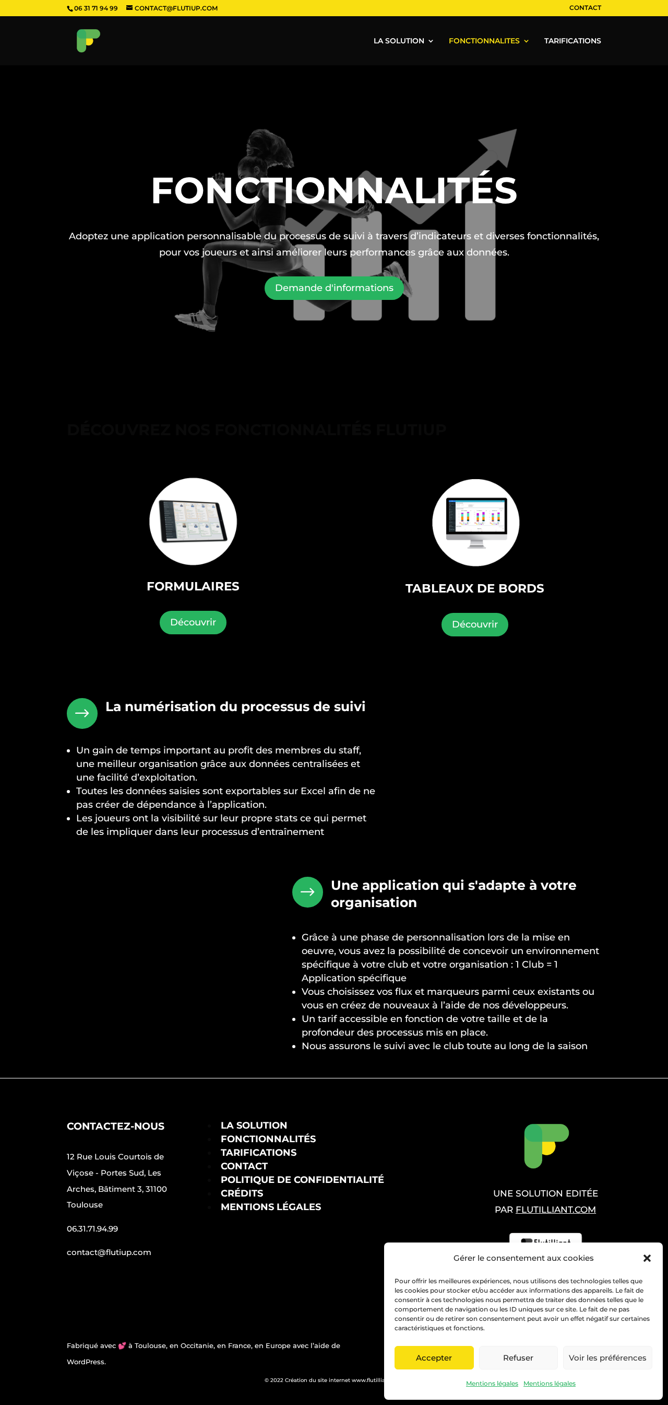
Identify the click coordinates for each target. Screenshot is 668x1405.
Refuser (518, 1358)
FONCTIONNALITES (484, 41)
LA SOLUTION (399, 41)
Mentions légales (492, 1383)
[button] (647, 1258)
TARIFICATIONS (572, 41)
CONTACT (585, 8)
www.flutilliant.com (378, 1380)
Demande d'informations (334, 288)
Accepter (434, 1358)
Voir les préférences (608, 1358)
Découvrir (193, 622)
